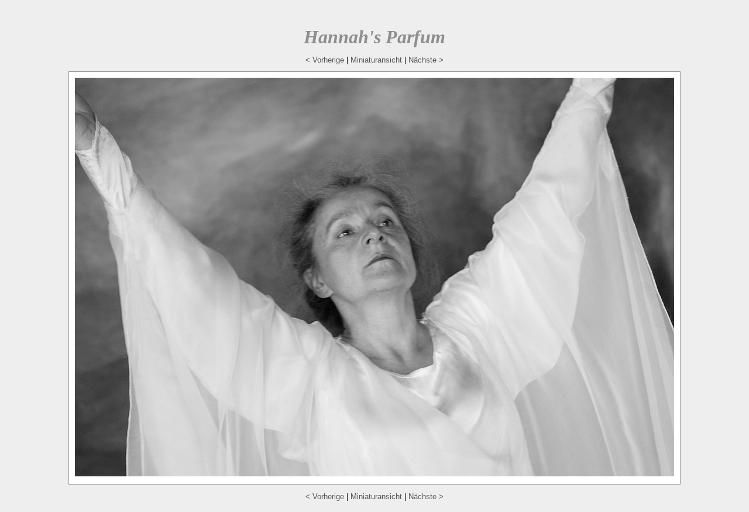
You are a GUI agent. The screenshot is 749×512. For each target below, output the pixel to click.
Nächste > (426, 60)
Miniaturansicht (376, 60)
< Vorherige (324, 60)
